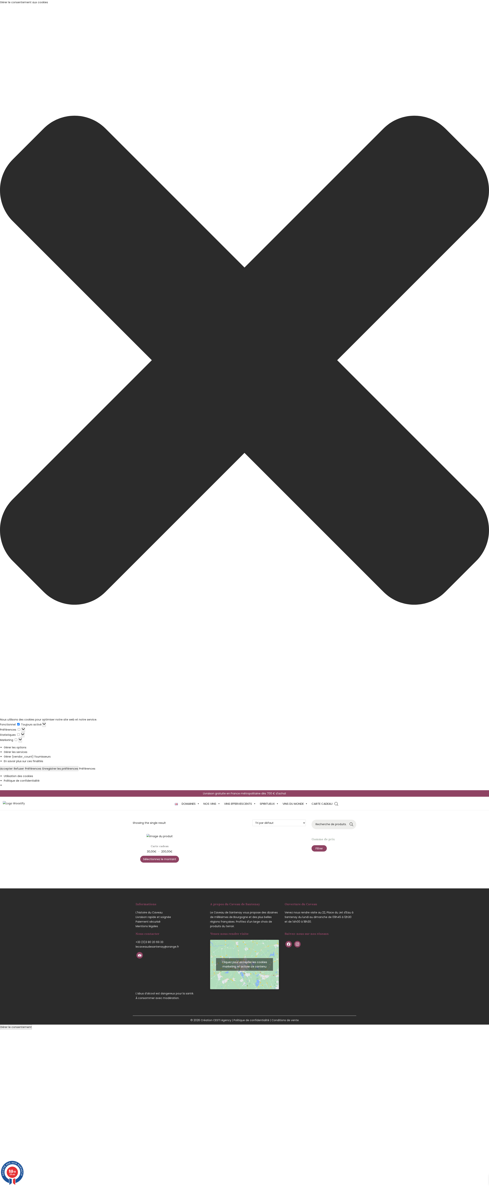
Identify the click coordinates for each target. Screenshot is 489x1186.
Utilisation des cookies (18, 776)
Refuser (19, 769)
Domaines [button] (189, 804)
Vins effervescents (238, 804)
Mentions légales (147, 926)
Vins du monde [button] (293, 804)
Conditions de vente (285, 1020)
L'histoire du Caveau (149, 912)
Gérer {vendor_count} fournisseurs (27, 757)
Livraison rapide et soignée (153, 917)
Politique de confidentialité (22, 781)
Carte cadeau (322, 804)
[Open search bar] (336, 804)
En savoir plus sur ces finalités (23, 761)
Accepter (6, 769)
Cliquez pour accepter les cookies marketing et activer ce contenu (244, 964)
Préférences (33, 769)
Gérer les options (15, 747)
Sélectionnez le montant (159, 859)
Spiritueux (267, 804)
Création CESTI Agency (216, 1020)
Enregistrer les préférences (60, 769)
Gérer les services (15, 752)
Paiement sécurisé (148, 922)
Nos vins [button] (209, 804)
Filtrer (319, 848)
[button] (244, 361)
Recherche (351, 824)
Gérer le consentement (16, 1027)
